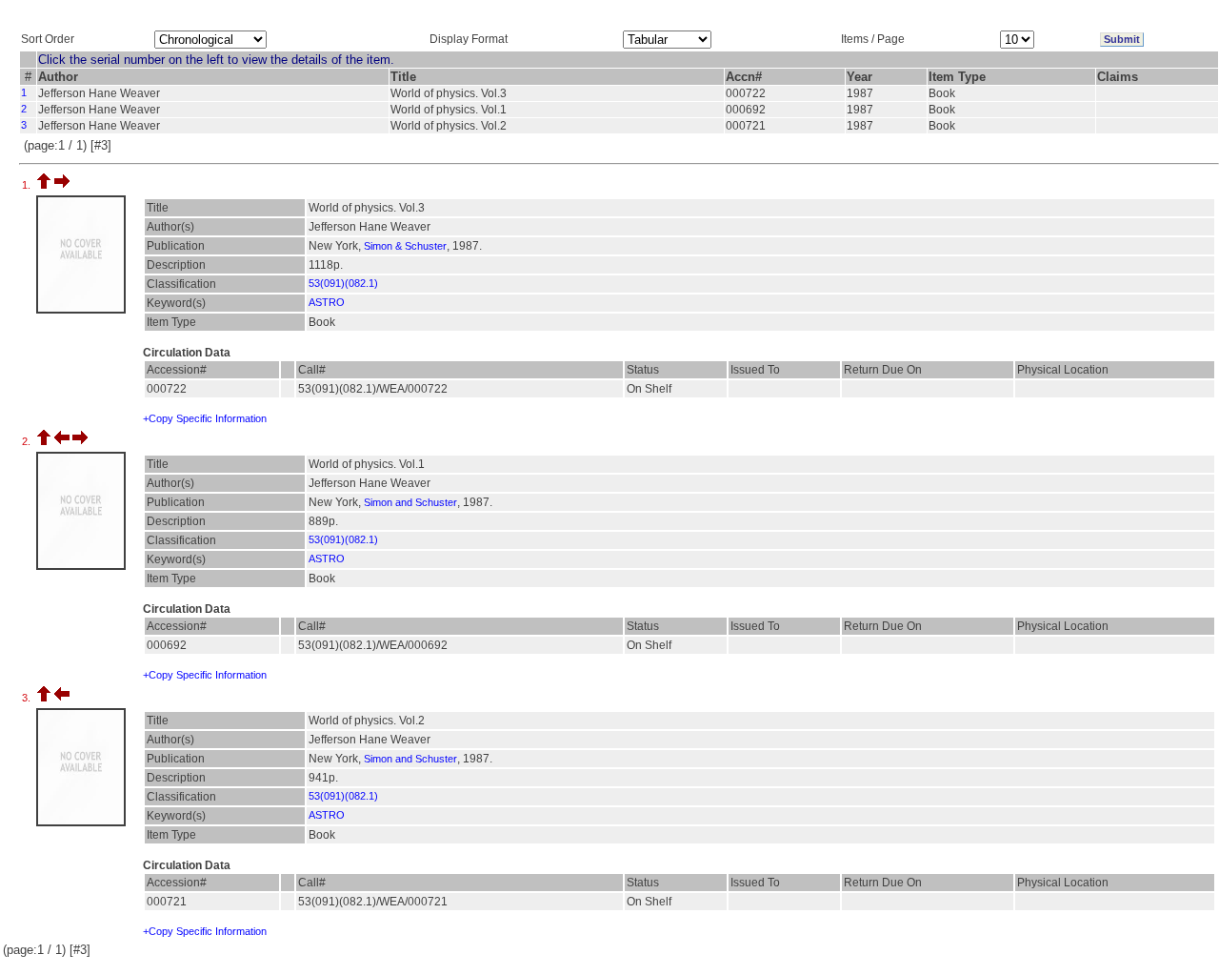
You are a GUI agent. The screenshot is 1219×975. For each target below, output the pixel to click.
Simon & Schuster (405, 246)
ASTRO (327, 302)
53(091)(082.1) (343, 283)
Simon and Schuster (410, 502)
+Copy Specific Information (205, 418)
